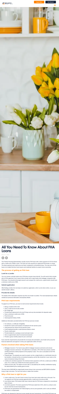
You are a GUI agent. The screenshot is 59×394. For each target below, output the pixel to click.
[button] (54, 5)
